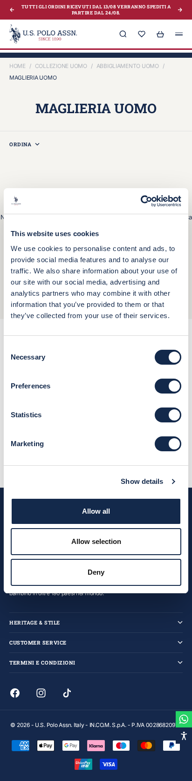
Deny (96, 572)
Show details (142, 481)
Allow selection (96, 541)
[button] (184, 735)
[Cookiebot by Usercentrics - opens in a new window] (140, 201)
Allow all (96, 511)
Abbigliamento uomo (127, 65)
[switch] (168, 386)
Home (17, 65)
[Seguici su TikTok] (67, 693)
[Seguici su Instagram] (41, 693)
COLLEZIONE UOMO (61, 65)
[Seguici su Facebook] (15, 693)
